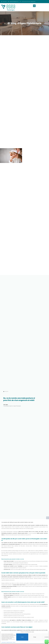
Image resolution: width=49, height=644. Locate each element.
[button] (34, 6)
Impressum (14, 642)
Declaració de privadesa (9, 642)
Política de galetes (3, 642)
